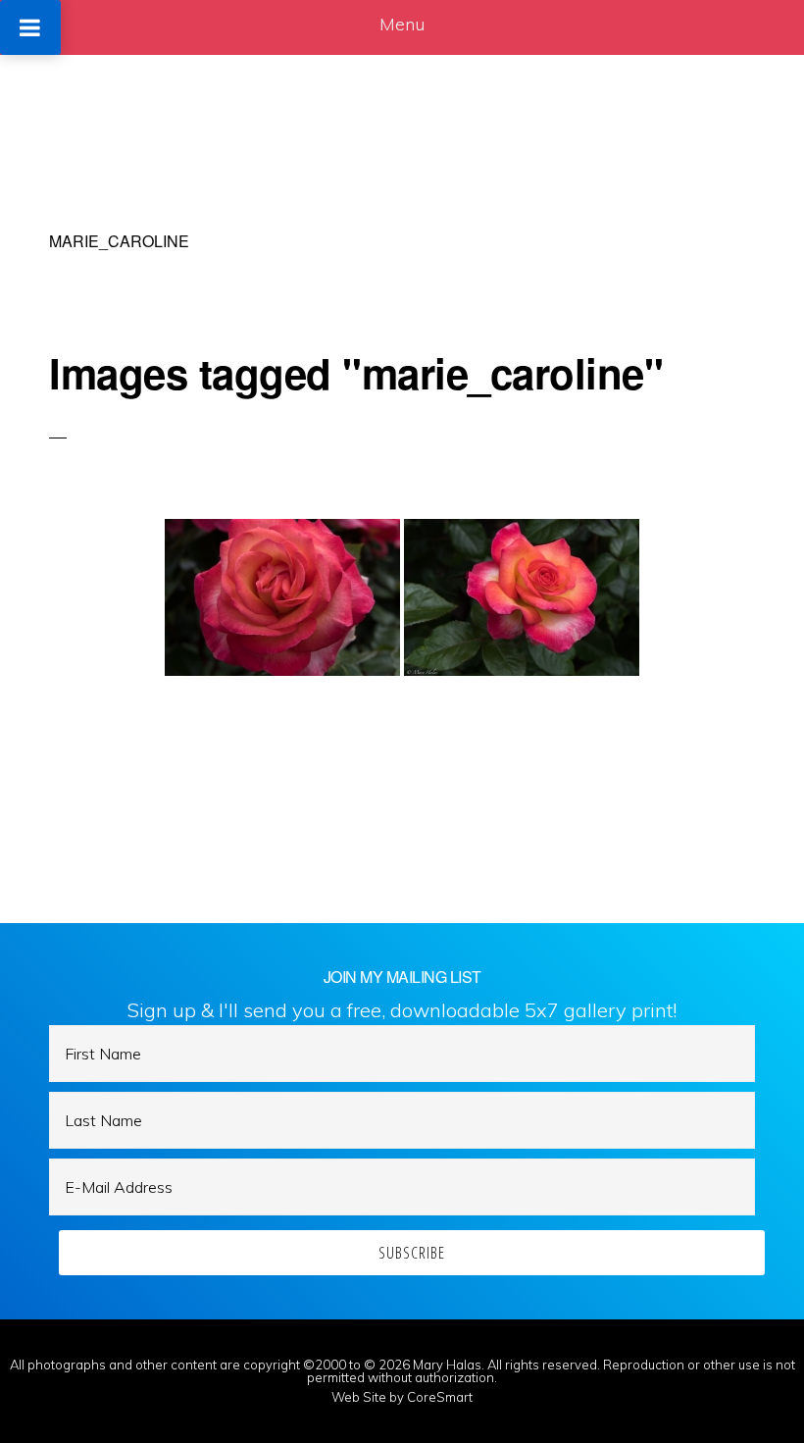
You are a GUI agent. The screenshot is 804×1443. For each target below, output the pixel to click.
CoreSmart (440, 1397)
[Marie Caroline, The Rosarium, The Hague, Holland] (282, 597)
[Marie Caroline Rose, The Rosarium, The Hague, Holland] (521, 597)
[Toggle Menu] (30, 27)
